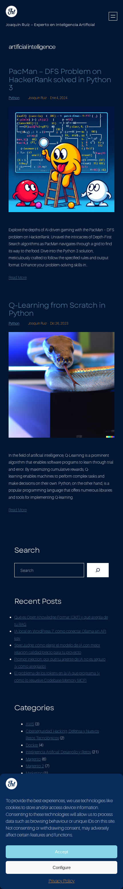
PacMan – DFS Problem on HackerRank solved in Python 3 (60, 79)
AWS (30, 723)
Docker (32, 745)
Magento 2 (35, 765)
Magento (33, 759)
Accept (61, 851)
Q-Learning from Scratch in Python (57, 309)
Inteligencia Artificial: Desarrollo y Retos (58, 751)
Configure (62, 867)
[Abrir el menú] (113, 16)
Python (14, 98)
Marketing (34, 773)
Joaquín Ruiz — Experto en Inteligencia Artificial (50, 24)
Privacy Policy (62, 881)
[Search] (98, 570)
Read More (18, 277)
